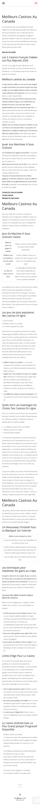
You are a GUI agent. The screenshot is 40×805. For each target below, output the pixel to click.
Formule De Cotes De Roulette (12, 192)
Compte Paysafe (7, 195)
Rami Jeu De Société (9, 52)
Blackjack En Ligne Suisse (10, 198)
